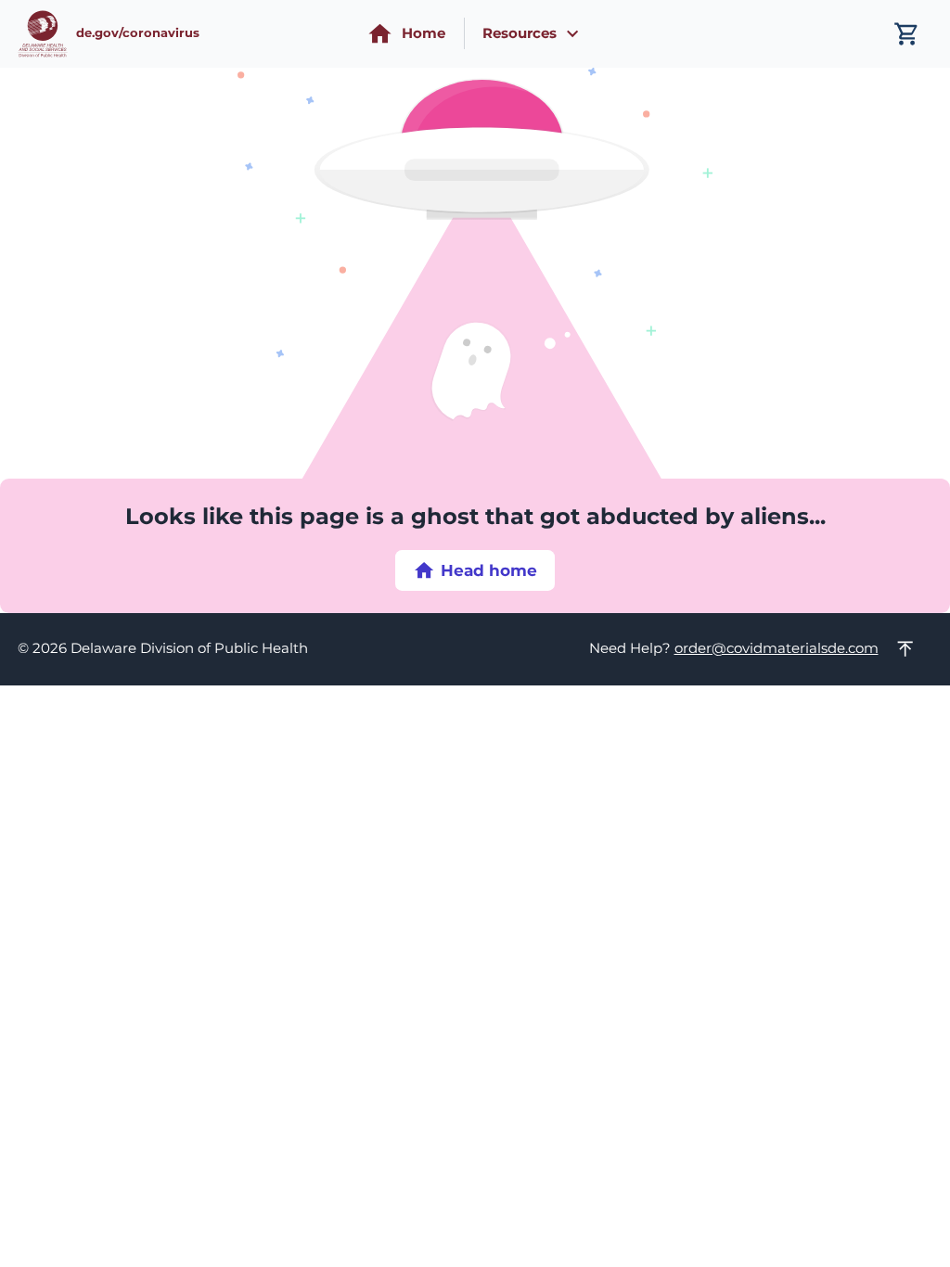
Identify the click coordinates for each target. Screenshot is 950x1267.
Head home (489, 570)
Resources (519, 33)
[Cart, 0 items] (906, 33)
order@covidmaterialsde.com (776, 648)
